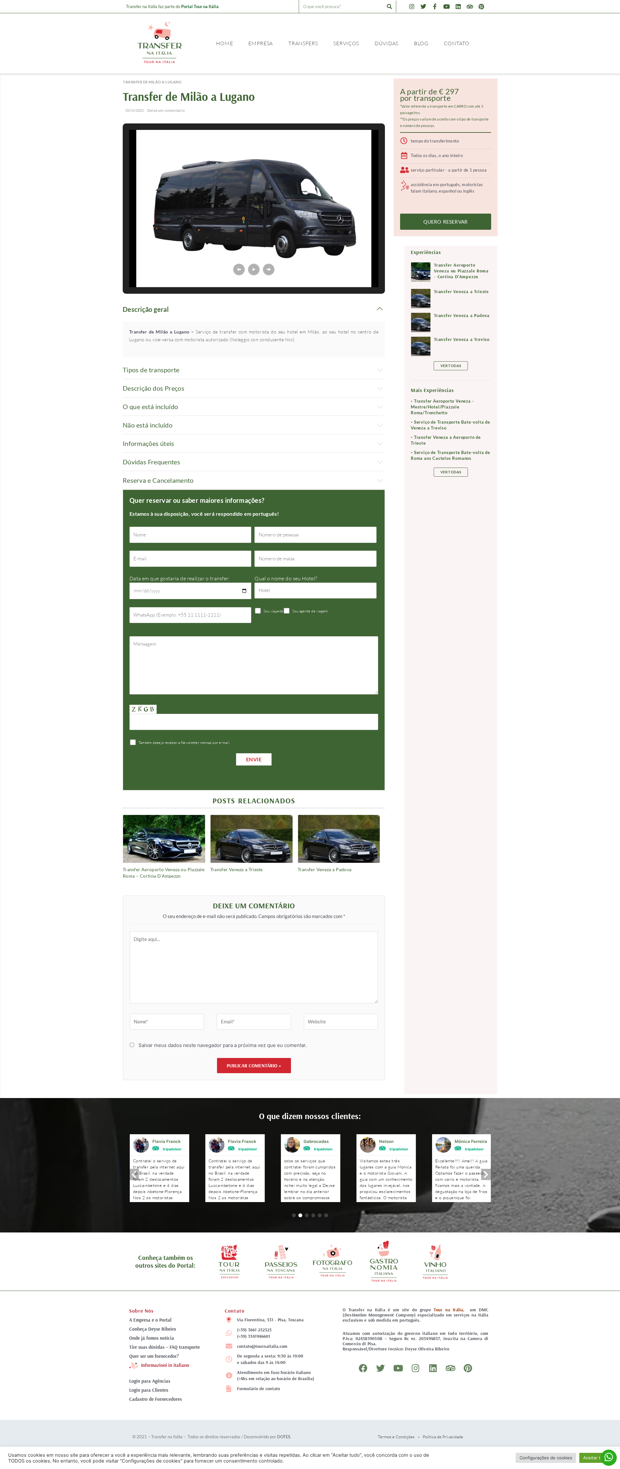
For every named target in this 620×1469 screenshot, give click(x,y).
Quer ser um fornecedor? (154, 1356)
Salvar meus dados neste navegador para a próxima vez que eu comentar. (223, 1045)
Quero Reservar (445, 222)
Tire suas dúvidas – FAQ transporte (164, 1347)
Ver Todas (450, 366)
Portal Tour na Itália (200, 6)
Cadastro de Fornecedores (155, 1399)
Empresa (260, 43)
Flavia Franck (166, 1141)
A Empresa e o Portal (150, 1320)
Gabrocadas (315, 1141)
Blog (421, 43)
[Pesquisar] (389, 6)
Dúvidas (386, 43)
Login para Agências (149, 1381)
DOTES (283, 1436)
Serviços (346, 43)
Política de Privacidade (443, 1436)
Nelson (385, 1141)
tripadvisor (171, 1149)
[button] (239, 269)
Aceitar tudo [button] (595, 1457)
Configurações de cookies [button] (546, 1457)
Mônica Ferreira (470, 1141)
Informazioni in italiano (165, 1365)
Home (224, 43)
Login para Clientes (148, 1390)
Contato (457, 43)
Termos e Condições (396, 1436)
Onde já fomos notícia (151, 1338)
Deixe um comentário (166, 110)
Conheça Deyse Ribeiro (152, 1329)
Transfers (303, 43)
